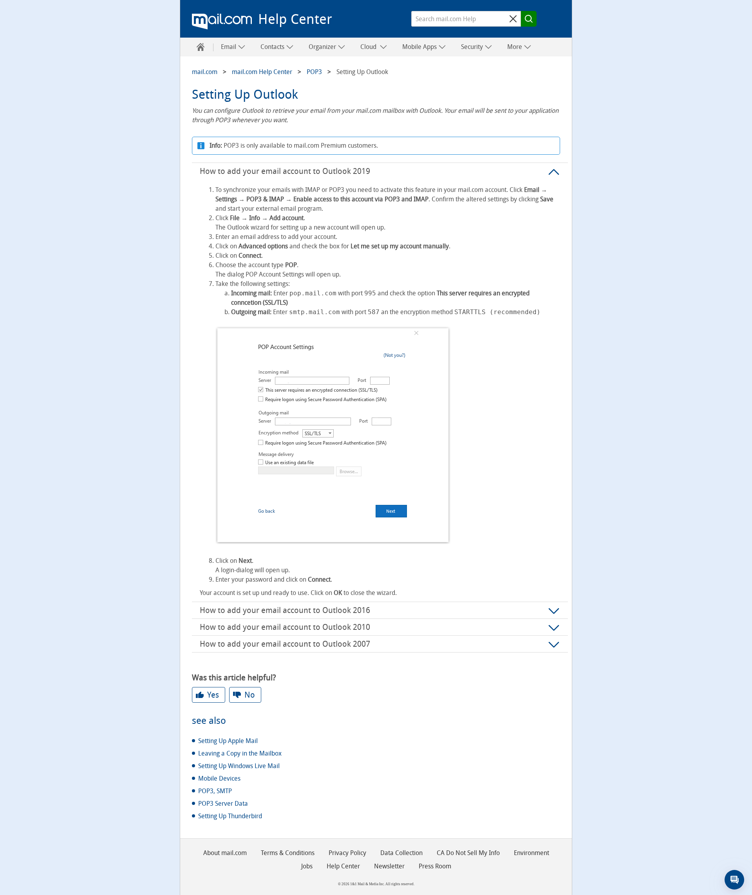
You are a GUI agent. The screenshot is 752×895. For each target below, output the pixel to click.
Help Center (295, 19)
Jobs (307, 866)
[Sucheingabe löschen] (513, 19)
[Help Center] (200, 47)
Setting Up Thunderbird (230, 816)
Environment (531, 853)
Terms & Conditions (288, 853)
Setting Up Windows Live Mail (239, 766)
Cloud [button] (370, 47)
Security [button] (472, 47)
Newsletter (389, 866)
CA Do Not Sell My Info (468, 853)
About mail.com (225, 853)
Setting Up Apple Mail (228, 741)
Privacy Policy (347, 853)
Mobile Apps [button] (420, 47)
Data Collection (401, 853)
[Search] (529, 19)
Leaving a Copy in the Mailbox (240, 753)
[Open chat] (734, 880)
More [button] (515, 47)
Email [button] (229, 47)
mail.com (222, 21)
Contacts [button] (273, 47)
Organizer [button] (323, 47)
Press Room (435, 866)
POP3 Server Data (223, 803)
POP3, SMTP (215, 791)
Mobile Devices (219, 778)
